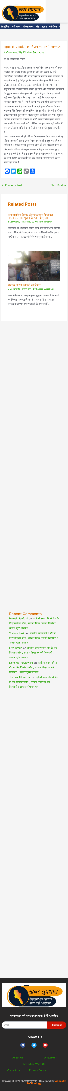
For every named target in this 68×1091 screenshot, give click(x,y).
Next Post (58, 185)
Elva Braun (15, 648)
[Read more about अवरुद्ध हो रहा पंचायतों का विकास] (34, 265)
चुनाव (44, 26)
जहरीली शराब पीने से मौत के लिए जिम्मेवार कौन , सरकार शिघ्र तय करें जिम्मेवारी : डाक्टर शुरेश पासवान (34, 623)
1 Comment (13, 222)
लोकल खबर (28, 26)
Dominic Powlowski (21, 662)
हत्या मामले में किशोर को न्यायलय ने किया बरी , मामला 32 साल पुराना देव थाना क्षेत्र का (31, 216)
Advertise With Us (34, 1064)
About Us (17, 1057)
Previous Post (12, 185)
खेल (38, 26)
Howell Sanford (18, 618)
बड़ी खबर (16, 26)
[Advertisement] (34, 473)
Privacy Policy (37, 1070)
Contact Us (13, 1070)
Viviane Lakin (17, 633)
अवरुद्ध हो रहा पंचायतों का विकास (24, 285)
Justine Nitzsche (19, 677)
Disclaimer (50, 1057)
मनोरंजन (53, 26)
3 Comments (14, 289)
